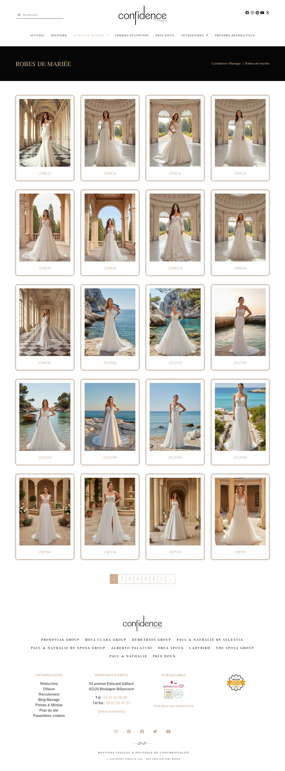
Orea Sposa (171, 648)
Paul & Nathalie (128, 656)
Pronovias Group (60, 639)
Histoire (59, 35)
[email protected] (111, 711)
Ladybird (199, 648)
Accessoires (192, 35)
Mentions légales (114, 752)
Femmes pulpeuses (132, 35)
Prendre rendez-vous (235, 35)
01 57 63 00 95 (115, 698)
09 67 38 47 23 (118, 703)
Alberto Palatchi (131, 648)
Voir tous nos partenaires (174, 706)
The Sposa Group (235, 648)
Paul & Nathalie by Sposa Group (68, 648)
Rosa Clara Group (105, 639)
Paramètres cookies (49, 716)
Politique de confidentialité (162, 752)
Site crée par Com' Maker (163, 759)
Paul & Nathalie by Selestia (210, 639)
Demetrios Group (151, 639)
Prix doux (165, 35)
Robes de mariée (89, 35)
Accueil (37, 35)
